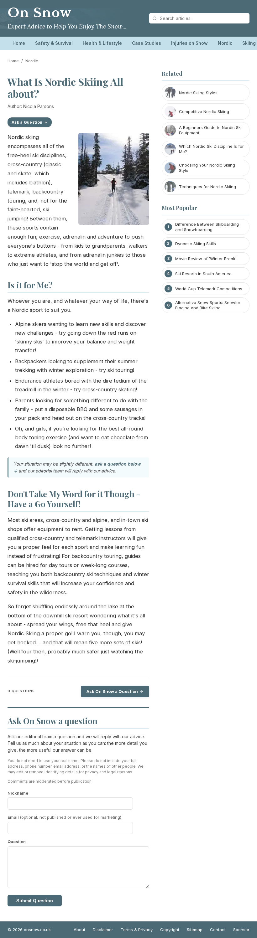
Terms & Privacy (137, 929)
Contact (218, 929)
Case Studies (146, 43)
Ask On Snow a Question (112, 691)
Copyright (169, 929)
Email (64, 817)
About (79, 929)
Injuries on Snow (189, 43)
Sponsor (241, 929)
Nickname (18, 793)
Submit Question (34, 900)
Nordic (225, 43)
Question (17, 841)
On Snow (39, 13)
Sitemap (194, 929)
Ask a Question (27, 122)
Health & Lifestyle (102, 43)
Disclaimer (103, 929)
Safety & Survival (54, 43)
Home (19, 43)
